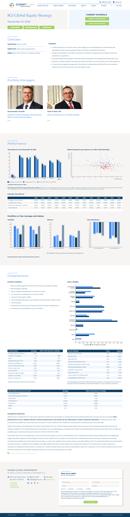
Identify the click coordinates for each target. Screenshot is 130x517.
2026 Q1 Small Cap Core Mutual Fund (22, 453)
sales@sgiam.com (35, 479)
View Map (49, 477)
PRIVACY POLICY (30, 515)
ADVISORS (72, 6)
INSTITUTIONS (58, 6)
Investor (80, 489)
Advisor (71, 489)
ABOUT (83, 6)
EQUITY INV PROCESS (97, 23)
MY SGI (119, 6)
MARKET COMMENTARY (97, 19)
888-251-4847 (34, 477)
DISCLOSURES (12, 515)
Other (89, 489)
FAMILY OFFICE (42, 6)
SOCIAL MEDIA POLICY (51, 515)
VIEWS (93, 6)
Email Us (118, 2)
